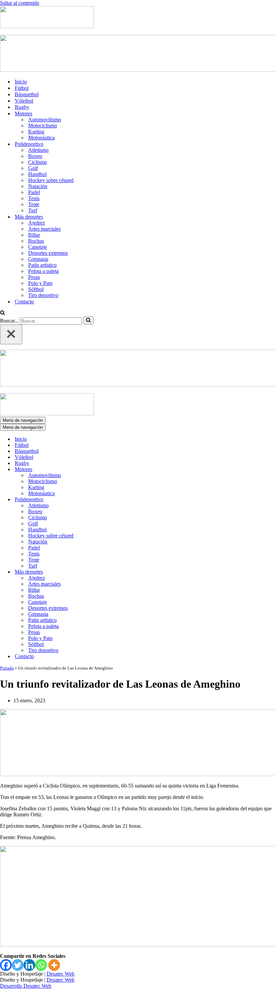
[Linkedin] (29, 965)
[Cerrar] (11, 334)
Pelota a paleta (43, 271)
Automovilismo (44, 119)
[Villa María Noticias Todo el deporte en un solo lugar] (47, 26)
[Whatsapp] (41, 965)
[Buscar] (2, 313)
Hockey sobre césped (50, 180)
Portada (7, 668)
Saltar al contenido (19, 3)
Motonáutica (41, 137)
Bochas (36, 241)
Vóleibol (24, 101)
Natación (37, 186)
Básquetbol (27, 94)
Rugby (22, 107)
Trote (33, 204)
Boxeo (35, 156)
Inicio (21, 81)
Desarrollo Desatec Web (25, 986)
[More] (54, 965)
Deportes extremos (48, 253)
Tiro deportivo (43, 295)
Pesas (34, 277)
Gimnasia (38, 259)
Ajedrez (36, 223)
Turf (32, 210)
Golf (33, 168)
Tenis (34, 198)
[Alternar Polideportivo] (117, 500)
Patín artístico (42, 265)
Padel (34, 192)
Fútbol (22, 88)
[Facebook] (6, 965)
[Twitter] (17, 965)
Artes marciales (44, 229)
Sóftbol (36, 289)
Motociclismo (42, 125)
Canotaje (37, 247)
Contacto (24, 301)
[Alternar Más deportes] (117, 572)
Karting (36, 131)
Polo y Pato (40, 283)
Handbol (37, 174)
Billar (34, 235)
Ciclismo (37, 162)
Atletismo (38, 150)
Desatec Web (60, 974)
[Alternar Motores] (117, 469)
